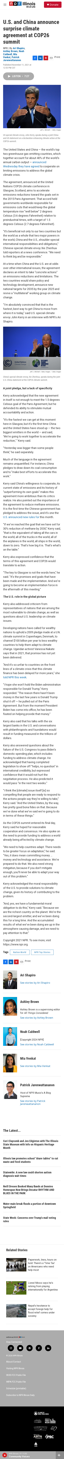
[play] (5, 1455)
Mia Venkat (10, 56)
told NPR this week (14, 677)
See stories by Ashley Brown (36, 1017)
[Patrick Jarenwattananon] (10, 1089)
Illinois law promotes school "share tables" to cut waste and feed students (30, 1160)
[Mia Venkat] (10, 1063)
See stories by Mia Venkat (35, 1066)
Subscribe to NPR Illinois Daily (20, 1395)
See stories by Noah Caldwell (37, 1044)
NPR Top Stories (42, 952)
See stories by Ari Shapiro (35, 982)
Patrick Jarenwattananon (12, 59)
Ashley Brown (10, 51)
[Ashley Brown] (10, 1006)
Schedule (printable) (16, 1388)
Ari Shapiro (19, 48)
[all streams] (60, 1455)
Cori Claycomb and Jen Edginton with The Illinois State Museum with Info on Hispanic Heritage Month (30, 1144)
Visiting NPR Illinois (15, 1368)
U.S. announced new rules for (21, 517)
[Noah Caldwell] (10, 1036)
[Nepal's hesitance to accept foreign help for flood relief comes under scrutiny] (16, 1310)
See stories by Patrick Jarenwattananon (32, 1102)
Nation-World (19, 952)
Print (57, 57)
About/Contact (13, 1362)
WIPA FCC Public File (16, 1382)
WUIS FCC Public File (16, 1375)
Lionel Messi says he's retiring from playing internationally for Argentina (43, 1286)
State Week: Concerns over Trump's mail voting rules (29, 1219)
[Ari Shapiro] (10, 979)
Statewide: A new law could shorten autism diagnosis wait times (27, 1174)
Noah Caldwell (30, 1032)
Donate (54, 4)
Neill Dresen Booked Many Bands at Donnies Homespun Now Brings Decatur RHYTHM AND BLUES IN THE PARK (28, 1190)
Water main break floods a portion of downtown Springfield (29, 1205)
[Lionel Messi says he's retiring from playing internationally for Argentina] (16, 1288)
